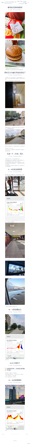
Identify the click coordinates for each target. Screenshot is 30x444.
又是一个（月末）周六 (15, 154)
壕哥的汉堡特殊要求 (15, 7)
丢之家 (18, 1)
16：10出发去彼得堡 (15, 169)
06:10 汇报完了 (15, 363)
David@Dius (24, 1)
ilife (20, 9)
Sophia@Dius (24, 2)
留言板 (26, 3)
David (11, 9)
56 (17, 434)
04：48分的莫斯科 (15, 380)
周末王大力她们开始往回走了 (15, 73)
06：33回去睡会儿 (15, 310)
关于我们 (21, 1)
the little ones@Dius (21, 3)
